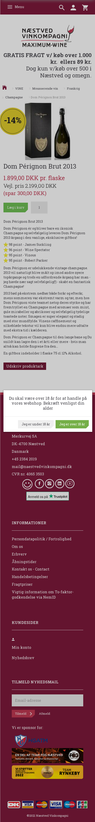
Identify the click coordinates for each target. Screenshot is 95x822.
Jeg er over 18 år (72, 424)
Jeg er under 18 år (36, 424)
